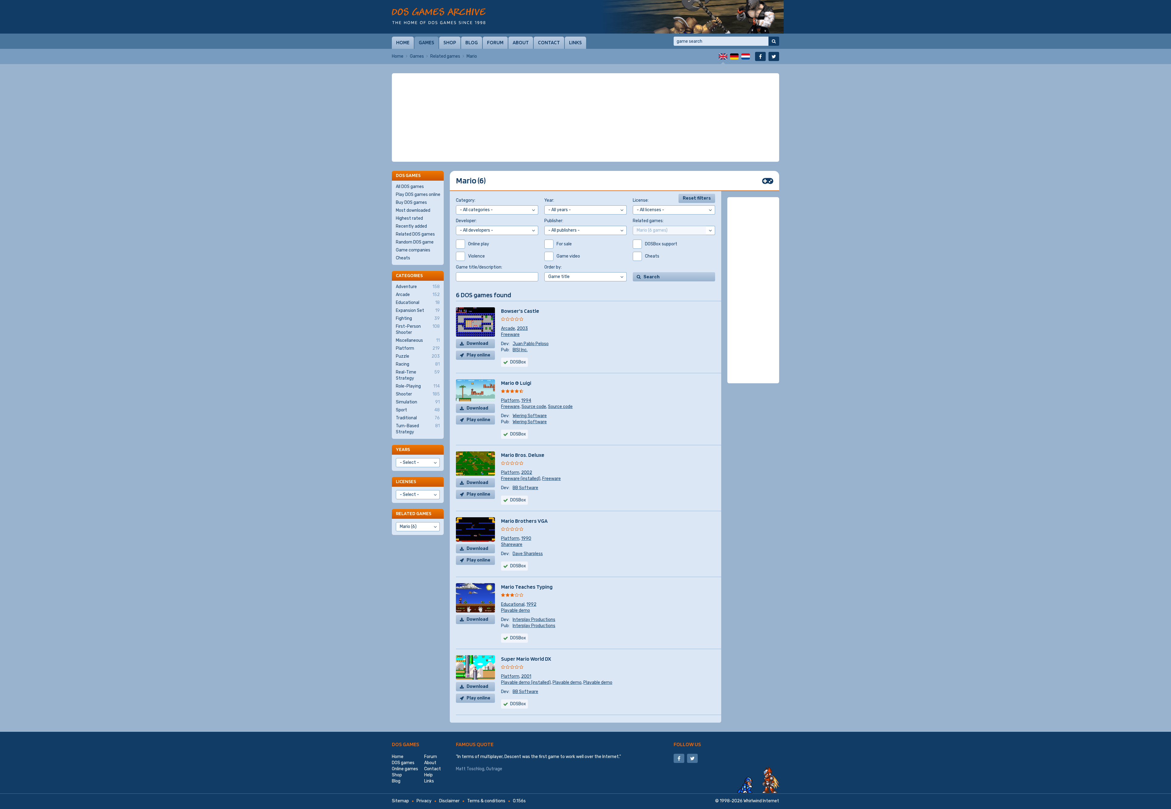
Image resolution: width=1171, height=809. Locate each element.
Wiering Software (530, 415)
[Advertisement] (585, 117)
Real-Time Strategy (418, 375)
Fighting (418, 318)
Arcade (508, 328)
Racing (418, 364)
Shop (449, 42)
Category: (465, 200)
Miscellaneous (418, 340)
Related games (445, 56)
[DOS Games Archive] (438, 16)
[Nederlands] (745, 56)
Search (651, 277)
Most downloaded (413, 210)
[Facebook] (760, 56)
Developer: (466, 220)
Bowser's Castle (520, 311)
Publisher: (553, 220)
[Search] (773, 41)
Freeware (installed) (520, 478)
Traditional (418, 418)
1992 (531, 604)
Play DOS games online (418, 194)
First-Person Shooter (418, 329)
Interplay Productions (534, 619)
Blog (471, 42)
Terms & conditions (486, 801)
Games (426, 42)
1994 (526, 400)
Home (403, 42)
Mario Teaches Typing (527, 586)
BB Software (525, 487)
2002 (526, 472)
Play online (478, 355)
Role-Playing (418, 386)
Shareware (511, 544)
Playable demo (515, 610)
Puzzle (418, 356)
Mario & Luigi (516, 383)
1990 (526, 538)
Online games (405, 768)
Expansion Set (418, 310)
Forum (495, 42)
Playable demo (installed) (526, 682)
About (521, 42)
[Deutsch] (734, 56)
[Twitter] (773, 56)
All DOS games (410, 186)
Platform (510, 400)
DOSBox (518, 434)
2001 (526, 676)
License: (641, 200)
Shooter (418, 394)
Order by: (553, 267)
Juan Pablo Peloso (531, 343)
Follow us (687, 744)
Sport (418, 410)
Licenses (406, 481)
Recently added (411, 226)
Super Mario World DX (526, 659)
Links (575, 42)
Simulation (418, 402)
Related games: (648, 220)
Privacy (424, 801)
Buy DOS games (411, 202)
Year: (549, 200)
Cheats (403, 258)
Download (477, 343)
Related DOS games (415, 234)
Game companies (413, 250)
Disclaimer (449, 801)
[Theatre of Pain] (692, 17)
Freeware (510, 334)
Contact (549, 42)
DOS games (405, 744)
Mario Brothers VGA (524, 521)
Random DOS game (415, 242)
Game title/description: (479, 267)
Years (403, 449)
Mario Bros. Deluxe (522, 455)
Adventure (418, 286)
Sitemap (400, 801)
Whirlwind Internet (761, 801)
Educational (513, 604)
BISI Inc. (520, 349)
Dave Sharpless (528, 553)
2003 (522, 328)
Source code (533, 406)
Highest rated (409, 218)
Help (428, 775)
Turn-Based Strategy (418, 429)
